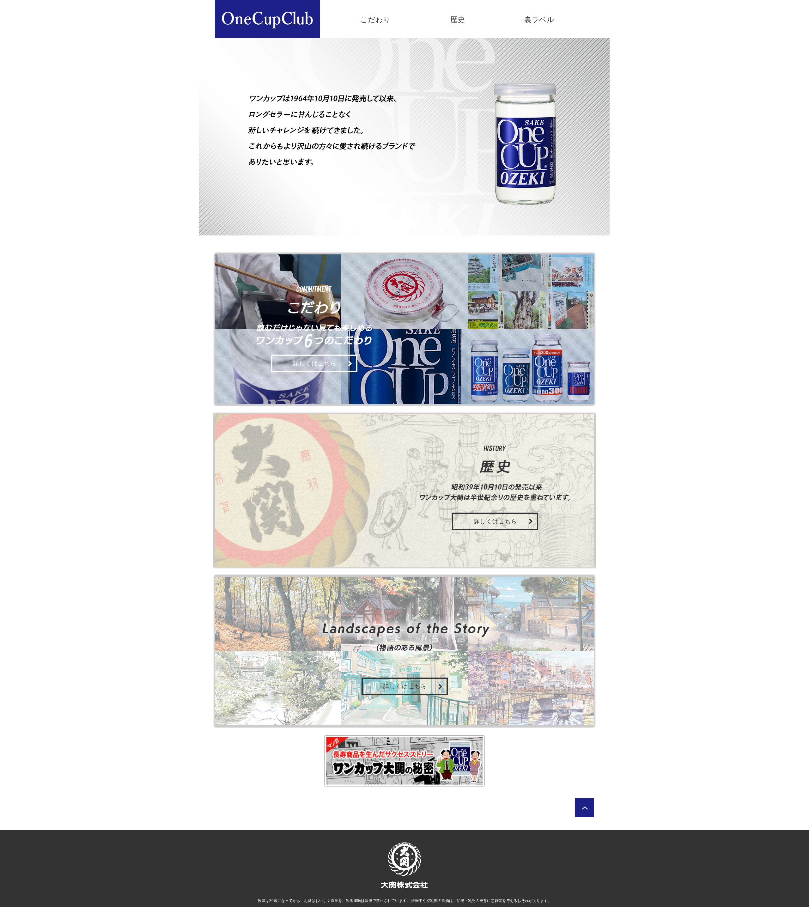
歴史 (457, 19)
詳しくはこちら (315, 363)
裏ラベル (539, 19)
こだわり (375, 19)
